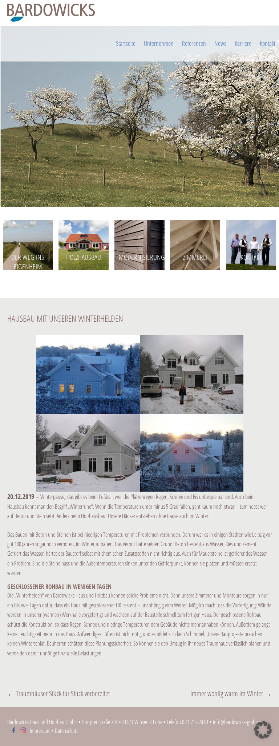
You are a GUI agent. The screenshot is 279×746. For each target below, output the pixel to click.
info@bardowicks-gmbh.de (238, 722)
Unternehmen (159, 43)
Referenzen (194, 43)
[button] (263, 730)
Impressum (40, 731)
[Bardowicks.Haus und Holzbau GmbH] (139, 12)
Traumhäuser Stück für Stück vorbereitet (58, 693)
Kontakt (267, 43)
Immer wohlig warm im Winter (231, 693)
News (220, 43)
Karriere (243, 43)
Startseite (126, 43)
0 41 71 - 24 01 (195, 722)
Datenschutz (66, 731)
